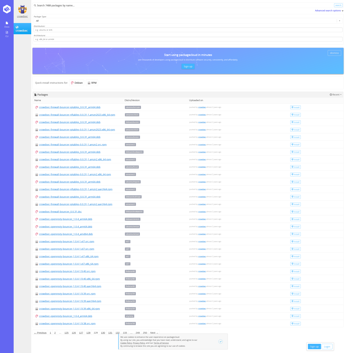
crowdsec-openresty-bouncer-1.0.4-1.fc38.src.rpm (67, 323)
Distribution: (39, 26)
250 (145, 332)
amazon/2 (130, 144)
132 (118, 332)
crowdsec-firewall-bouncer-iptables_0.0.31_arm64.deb (69, 107)
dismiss (334, 53)
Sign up (314, 346)
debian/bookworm (134, 152)
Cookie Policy (126, 343)
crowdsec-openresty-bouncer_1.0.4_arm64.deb (65, 219)
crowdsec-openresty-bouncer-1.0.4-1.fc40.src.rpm (67, 271)
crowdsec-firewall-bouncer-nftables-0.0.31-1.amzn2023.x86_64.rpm (77, 114)
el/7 (127, 241)
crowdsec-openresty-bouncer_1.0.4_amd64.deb (66, 234)
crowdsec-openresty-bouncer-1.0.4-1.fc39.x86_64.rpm (69, 308)
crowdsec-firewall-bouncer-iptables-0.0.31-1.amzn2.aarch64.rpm (75, 204)
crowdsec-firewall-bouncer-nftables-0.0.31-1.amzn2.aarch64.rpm (75, 189)
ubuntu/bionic (132, 137)
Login (327, 346)
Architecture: (39, 35)
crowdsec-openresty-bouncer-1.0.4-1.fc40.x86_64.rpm (69, 278)
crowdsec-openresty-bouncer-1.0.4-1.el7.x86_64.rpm (69, 256)
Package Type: (40, 16)
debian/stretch (132, 219)
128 (88, 332)
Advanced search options (328, 10)
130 (103, 332)
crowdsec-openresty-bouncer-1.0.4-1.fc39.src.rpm (67, 293)
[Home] (7, 10)
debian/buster (132, 122)
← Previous (40, 332)
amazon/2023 (132, 114)
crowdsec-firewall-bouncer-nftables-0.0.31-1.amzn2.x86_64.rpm (75, 159)
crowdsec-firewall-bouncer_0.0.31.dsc (60, 211)
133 (125, 332)
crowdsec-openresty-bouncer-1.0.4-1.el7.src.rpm (66, 241)
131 (110, 332)
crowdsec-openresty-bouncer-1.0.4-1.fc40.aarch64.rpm (70, 286)
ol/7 (127, 249)
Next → (154, 332)
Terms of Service (161, 343)
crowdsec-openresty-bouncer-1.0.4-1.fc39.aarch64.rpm (70, 301)
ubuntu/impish (133, 182)
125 (66, 332)
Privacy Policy (139, 343)
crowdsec (22, 16)
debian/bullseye (133, 197)
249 (138, 332)
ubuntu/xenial (132, 226)
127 (81, 332)
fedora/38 (130, 323)
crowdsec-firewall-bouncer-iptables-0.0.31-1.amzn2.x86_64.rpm (75, 174)
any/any (129, 316)
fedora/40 (130, 271)
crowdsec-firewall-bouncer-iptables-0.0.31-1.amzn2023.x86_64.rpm (77, 129)
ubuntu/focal (132, 167)
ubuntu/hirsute (133, 107)
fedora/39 (130, 293)
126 (74, 332)
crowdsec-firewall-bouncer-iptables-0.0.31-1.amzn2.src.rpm (73, 144)
